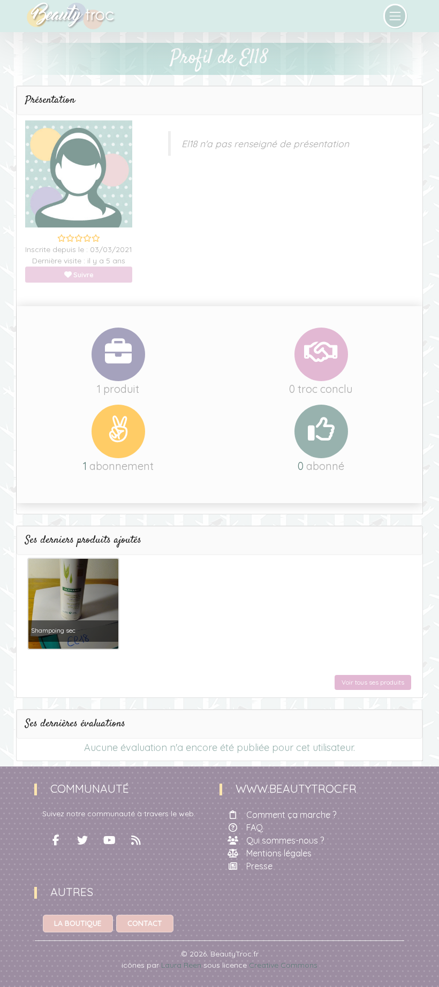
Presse (259, 866)
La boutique (78, 923)
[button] (219, 101)
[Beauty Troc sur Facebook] (55, 840)
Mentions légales (279, 853)
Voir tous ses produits (373, 682)
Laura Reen (181, 965)
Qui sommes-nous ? (285, 840)
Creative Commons (283, 965)
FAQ (254, 827)
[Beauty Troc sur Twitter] (82, 840)
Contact (144, 923)
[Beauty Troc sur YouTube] (109, 840)
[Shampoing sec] (73, 603)
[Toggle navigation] (395, 16)
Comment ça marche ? (291, 814)
